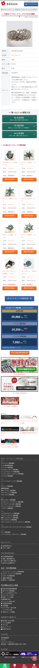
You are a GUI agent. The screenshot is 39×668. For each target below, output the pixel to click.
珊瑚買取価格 (5, 488)
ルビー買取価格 (5, 532)
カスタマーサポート (8, 617)
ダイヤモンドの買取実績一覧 (20, 298)
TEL (15, 667)
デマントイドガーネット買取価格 (11, 506)
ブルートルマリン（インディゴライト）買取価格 (15, 522)
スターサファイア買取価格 (9, 492)
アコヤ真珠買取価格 (7, 465)
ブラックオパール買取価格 (9, 519)
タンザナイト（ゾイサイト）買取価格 (12, 502)
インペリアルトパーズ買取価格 (10, 471)
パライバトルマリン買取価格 (9, 515)
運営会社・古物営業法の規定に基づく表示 (13, 644)
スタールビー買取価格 (7, 494)
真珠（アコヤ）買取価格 (8, 490)
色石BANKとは (7, 546)
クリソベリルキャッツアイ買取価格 (11, 481)
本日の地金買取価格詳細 (19, 352)
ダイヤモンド (15, 55)
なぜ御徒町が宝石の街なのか (28, 433)
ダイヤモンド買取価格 (9, 500)
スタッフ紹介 (6, 548)
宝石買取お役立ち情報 (9, 585)
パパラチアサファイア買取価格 (10, 513)
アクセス (3, 640)
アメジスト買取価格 (7, 467)
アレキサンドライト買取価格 (9, 469)
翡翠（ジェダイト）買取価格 (9, 517)
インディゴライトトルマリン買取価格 (12, 474)
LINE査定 (4, 667)
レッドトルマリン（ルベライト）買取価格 (13, 534)
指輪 (12, 59)
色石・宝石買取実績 (8, 568)
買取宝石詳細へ (10, 179)
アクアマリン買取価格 (7, 463)
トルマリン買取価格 (7, 508)
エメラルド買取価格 (7, 476)
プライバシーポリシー (7, 642)
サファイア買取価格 (7, 486)
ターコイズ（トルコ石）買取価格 (11, 504)
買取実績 (34, 667)
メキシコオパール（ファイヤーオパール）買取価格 (16, 527)
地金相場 (24, 667)
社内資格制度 (5, 638)
